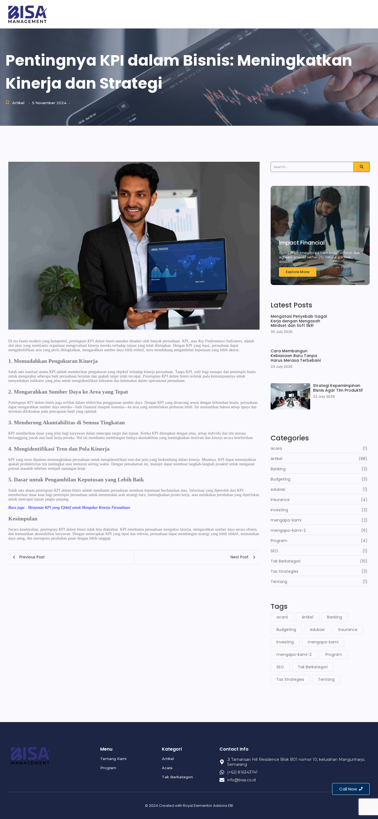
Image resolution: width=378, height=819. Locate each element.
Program (312, 14)
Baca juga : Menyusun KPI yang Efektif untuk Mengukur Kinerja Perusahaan (69, 507)
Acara (362, 14)
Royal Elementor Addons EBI (208, 805)
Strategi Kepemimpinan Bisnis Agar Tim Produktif (338, 388)
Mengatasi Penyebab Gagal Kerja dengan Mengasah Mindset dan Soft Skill (299, 321)
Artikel (339, 14)
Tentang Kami (278, 14)
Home (246, 14)
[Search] (362, 167)
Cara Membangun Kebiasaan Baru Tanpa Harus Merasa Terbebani (296, 356)
